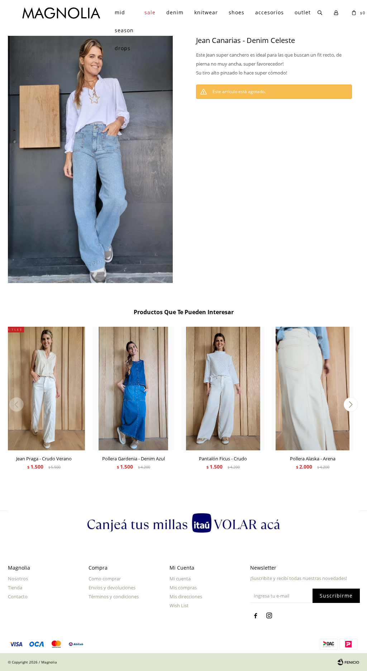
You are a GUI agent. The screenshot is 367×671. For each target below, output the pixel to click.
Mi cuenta (180, 578)
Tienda (15, 587)
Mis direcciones (186, 596)
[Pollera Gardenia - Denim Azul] (133, 388)
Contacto (18, 596)
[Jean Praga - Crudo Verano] (44, 388)
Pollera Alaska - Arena (312, 458)
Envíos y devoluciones (112, 587)
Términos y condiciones (114, 596)
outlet (303, 12)
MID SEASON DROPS (124, 15)
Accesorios (269, 12)
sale (150, 12)
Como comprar (105, 578)
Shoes (236, 12)
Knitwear (206, 12)
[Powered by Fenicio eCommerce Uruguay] (348, 662)
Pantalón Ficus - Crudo (223, 458)
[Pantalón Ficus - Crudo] (223, 388)
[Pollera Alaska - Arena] (312, 388)
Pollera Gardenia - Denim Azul (133, 458)
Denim (175, 12)
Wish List (179, 605)
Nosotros (18, 578)
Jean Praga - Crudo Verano (44, 458)
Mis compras (183, 587)
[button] (351, 404)
